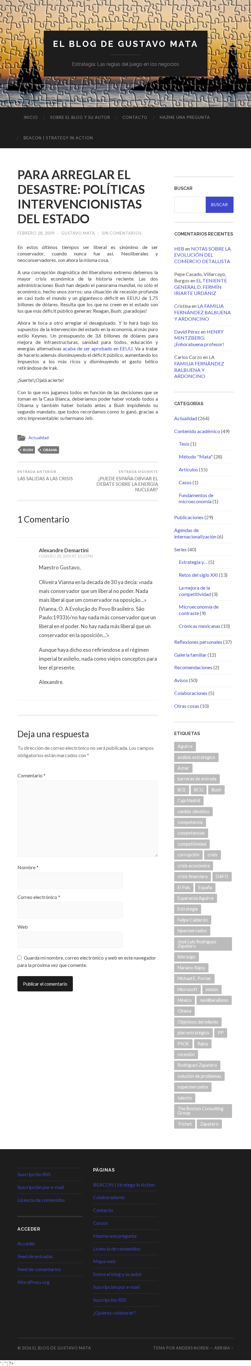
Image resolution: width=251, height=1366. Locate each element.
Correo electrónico (38, 897)
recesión (186, 1054)
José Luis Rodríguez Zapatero (197, 944)
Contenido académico (197, 431)
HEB (179, 248)
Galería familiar (190, 655)
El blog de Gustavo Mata (125, 44)
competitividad (192, 844)
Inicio (31, 117)
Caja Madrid (189, 800)
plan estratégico (193, 1032)
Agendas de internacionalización (195, 533)
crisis (213, 854)
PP (221, 1032)
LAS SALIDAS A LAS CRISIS (45, 475)
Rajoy (202, 1043)
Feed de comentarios (39, 1269)
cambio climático (193, 811)
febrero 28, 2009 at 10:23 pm (66, 556)
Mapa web (104, 1261)
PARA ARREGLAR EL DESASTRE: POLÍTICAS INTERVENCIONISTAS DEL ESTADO (81, 196)
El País (184, 887)
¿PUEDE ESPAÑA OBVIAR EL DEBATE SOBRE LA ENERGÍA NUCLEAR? (127, 481)
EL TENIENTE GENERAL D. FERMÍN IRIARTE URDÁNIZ (200, 286)
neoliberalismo (214, 1000)
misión (212, 989)
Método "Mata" (196, 456)
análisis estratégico (196, 757)
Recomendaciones (193, 667)
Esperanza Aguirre (196, 898)
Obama (50, 449)
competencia (190, 822)
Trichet (185, 1123)
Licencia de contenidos (41, 1200)
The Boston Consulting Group (200, 1110)
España (205, 887)
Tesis (184, 444)
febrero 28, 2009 (35, 233)
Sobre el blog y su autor (80, 117)
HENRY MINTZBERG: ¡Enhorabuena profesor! (199, 338)
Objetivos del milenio (198, 1021)
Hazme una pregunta (185, 117)
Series (180, 549)
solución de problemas (199, 1076)
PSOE (183, 1043)
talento (185, 1097)
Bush (28, 449)
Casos (185, 482)
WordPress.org (33, 1282)
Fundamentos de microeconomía (196, 498)
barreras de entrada (197, 778)
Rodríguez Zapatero (197, 1065)
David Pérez (187, 331)
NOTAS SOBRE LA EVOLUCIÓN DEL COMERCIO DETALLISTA (202, 255)
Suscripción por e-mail (40, 1187)
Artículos (188, 469)
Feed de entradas (35, 1256)
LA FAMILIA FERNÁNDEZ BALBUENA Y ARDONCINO (202, 312)
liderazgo (187, 956)
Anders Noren (192, 1347)
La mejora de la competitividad (195, 591)
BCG (198, 789)
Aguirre (185, 746)
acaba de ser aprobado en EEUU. (98, 348)
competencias (191, 833)
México (185, 1000)
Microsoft (187, 989)
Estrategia (188, 908)
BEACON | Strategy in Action (58, 137)
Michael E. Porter (194, 978)
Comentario (31, 775)
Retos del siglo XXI (198, 575)
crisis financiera (193, 876)
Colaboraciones (191, 693)
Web (22, 926)
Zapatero (209, 1123)
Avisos (181, 680)
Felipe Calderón (193, 920)
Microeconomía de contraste (199, 610)
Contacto (135, 117)
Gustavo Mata (78, 233)
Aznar (183, 768)
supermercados (193, 1086)
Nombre (28, 867)
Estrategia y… (193, 562)
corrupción (188, 854)
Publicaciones (189, 517)
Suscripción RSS (34, 1174)
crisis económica (194, 865)
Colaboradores (109, 1197)
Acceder (26, 1243)
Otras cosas (186, 706)
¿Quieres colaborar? (114, 1312)
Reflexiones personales (198, 642)
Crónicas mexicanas (199, 626)
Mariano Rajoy (191, 967)
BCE (182, 789)
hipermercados (192, 930)
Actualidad (38, 437)
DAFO (222, 876)
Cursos (100, 1223)
